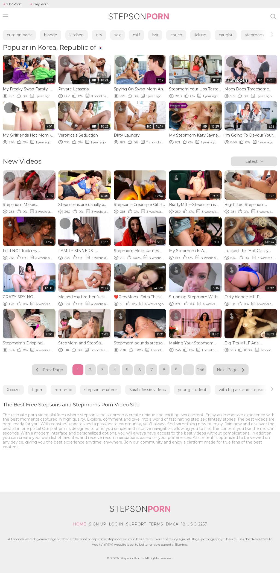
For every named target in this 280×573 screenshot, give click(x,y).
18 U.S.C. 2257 (194, 524)
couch (176, 35)
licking (200, 35)
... (188, 369)
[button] (267, 34)
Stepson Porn (131, 558)
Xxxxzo (13, 389)
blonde (50, 35)
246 (200, 369)
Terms (156, 524)
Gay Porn (41, 4)
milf (136, 35)
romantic (63, 389)
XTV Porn (13, 4)
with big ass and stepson (242, 389)
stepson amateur (100, 389)
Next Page (227, 369)
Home (79, 524)
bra (155, 35)
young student (192, 389)
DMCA (172, 524)
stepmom (254, 35)
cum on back (19, 35)
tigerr (37, 389)
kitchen (76, 35)
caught (225, 35)
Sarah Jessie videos (147, 389)
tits (99, 35)
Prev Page (53, 369)
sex (117, 35)
